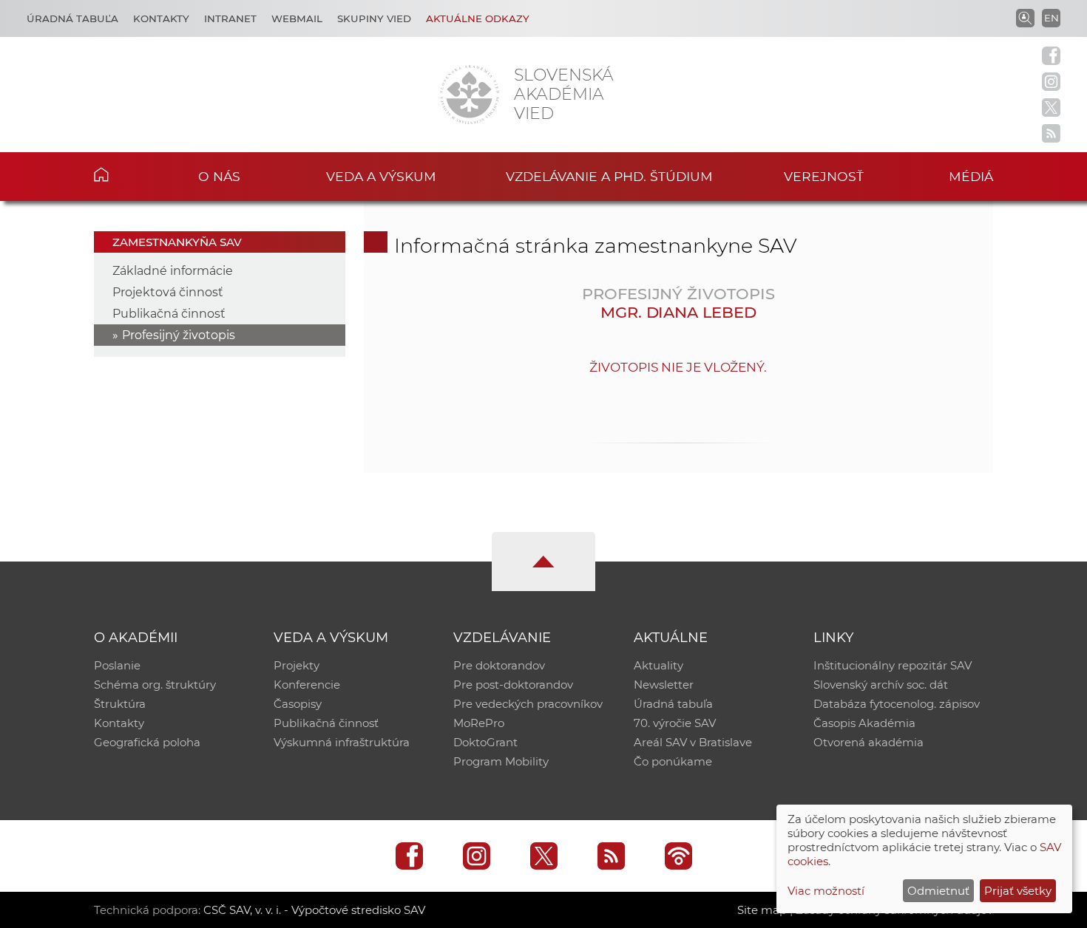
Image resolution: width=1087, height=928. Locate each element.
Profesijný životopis (178, 335)
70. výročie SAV (675, 723)
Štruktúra (120, 704)
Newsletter (664, 685)
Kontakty (161, 18)
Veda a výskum (381, 176)
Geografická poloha (147, 742)
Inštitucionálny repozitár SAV (892, 665)
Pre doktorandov (499, 665)
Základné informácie (172, 271)
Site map (762, 910)
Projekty (296, 665)
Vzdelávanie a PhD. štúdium (609, 176)
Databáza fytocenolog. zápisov (896, 704)
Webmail (296, 18)
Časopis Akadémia (864, 723)
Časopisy (298, 704)
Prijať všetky (1018, 891)
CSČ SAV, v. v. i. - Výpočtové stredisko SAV (314, 910)
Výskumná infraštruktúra (342, 742)
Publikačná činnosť (169, 314)
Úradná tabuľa (72, 18)
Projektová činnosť (167, 292)
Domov (124, 174)
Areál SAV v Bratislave (693, 742)
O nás (219, 176)
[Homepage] (469, 94)
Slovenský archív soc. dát (880, 685)
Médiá (971, 176)
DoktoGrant (485, 742)
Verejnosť (824, 176)
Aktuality (658, 665)
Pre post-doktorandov (513, 685)
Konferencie (307, 685)
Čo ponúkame (673, 761)
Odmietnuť (938, 891)
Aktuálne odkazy (477, 18)
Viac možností (826, 891)
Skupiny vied (374, 18)
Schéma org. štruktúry (155, 685)
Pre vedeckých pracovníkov (528, 704)
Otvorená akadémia (868, 742)
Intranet (230, 18)
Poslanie (117, 665)
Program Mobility (501, 761)
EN (1051, 18)
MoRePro (478, 723)
